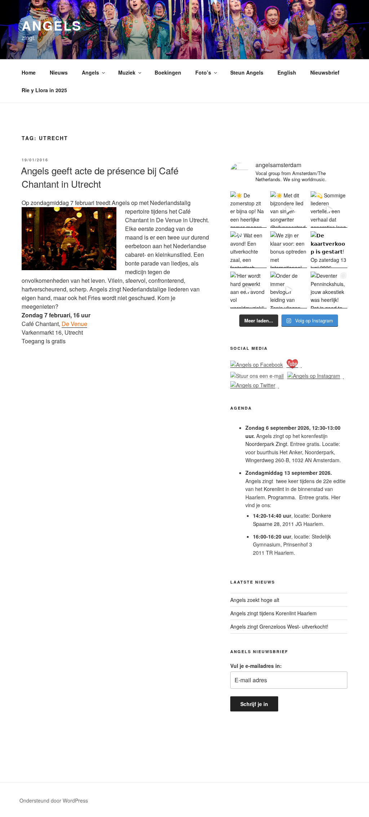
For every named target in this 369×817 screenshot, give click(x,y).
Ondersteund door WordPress (53, 800)
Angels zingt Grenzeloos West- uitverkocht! (279, 626)
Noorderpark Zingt (266, 443)
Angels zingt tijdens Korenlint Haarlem (273, 613)
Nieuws (59, 72)
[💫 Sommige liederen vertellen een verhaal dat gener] (329, 209)
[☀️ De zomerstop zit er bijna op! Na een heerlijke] (248, 209)
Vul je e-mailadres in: (256, 665)
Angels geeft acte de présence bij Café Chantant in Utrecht (99, 177)
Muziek (126, 72)
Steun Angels (246, 72)
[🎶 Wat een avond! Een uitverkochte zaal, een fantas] (248, 249)
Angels (52, 25)
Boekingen (168, 72)
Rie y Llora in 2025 (44, 90)
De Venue (74, 324)
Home (29, 72)
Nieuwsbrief (324, 72)
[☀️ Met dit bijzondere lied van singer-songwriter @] (288, 209)
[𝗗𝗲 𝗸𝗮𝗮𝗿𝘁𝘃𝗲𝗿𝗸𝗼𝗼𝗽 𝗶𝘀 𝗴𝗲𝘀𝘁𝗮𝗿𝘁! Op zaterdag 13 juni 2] (329, 249)
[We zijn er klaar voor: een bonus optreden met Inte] (288, 249)
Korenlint (274, 488)
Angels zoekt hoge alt (254, 599)
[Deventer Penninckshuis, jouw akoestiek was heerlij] (329, 290)
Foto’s (203, 72)
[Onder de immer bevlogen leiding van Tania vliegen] (288, 290)
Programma (281, 497)
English (286, 72)
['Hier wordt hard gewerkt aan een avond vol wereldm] (248, 290)
